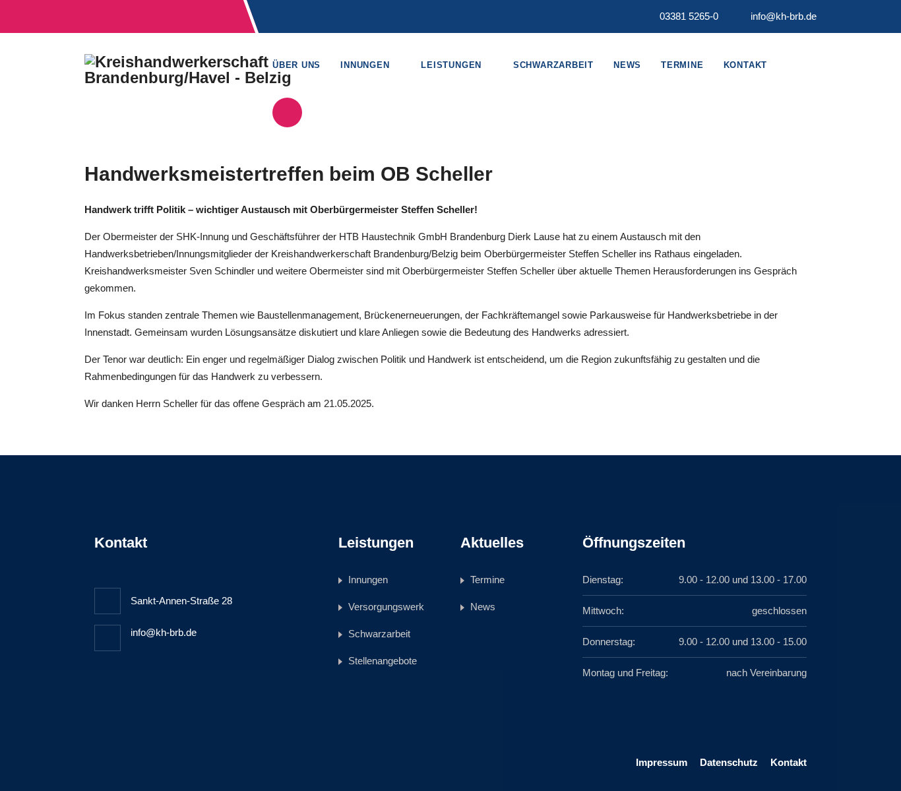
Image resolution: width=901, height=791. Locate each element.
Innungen (364, 65)
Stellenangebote (382, 660)
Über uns (296, 65)
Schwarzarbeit (553, 65)
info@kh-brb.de (784, 16)
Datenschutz (729, 762)
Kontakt (745, 65)
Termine (682, 65)
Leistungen (451, 65)
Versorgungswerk (386, 606)
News (627, 65)
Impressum (661, 762)
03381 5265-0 (689, 16)
